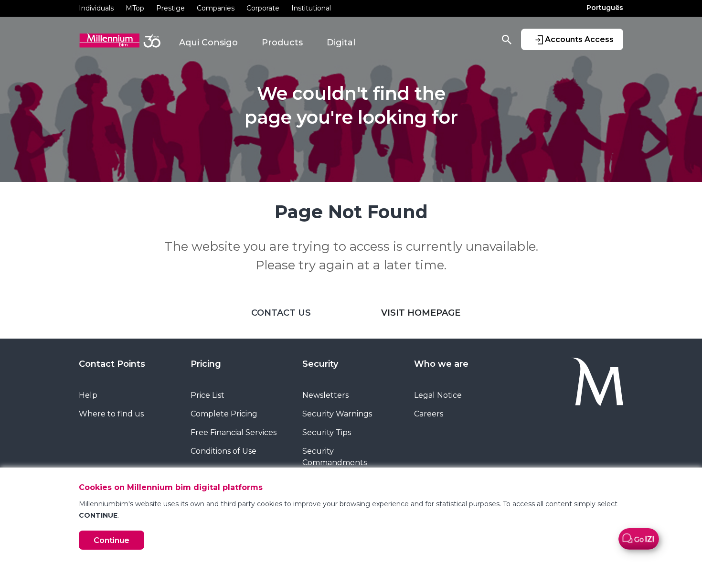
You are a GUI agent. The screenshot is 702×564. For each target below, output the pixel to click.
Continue (111, 540)
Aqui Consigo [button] (208, 42)
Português (604, 7)
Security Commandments (334, 457)
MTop (135, 8)
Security (320, 364)
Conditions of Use (223, 451)
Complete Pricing (224, 413)
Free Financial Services (234, 432)
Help (88, 395)
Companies (215, 8)
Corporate (262, 8)
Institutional (311, 8)
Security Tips (326, 432)
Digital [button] (341, 42)
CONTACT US (281, 313)
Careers (428, 413)
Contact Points (112, 364)
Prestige (170, 8)
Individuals (96, 8)
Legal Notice (438, 395)
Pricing (206, 364)
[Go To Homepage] (574, 382)
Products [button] (282, 42)
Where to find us (111, 413)
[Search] (506, 39)
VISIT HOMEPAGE (420, 313)
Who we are (441, 364)
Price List (207, 395)
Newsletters (325, 395)
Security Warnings (337, 413)
